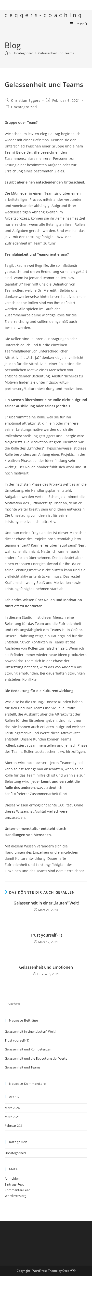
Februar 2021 (14, 1125)
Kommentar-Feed (17, 1190)
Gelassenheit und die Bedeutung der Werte (36, 1058)
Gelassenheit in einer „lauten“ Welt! (46, 903)
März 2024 (12, 1108)
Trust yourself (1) (46, 935)
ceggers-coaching (44, 15)
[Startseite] (6, 53)
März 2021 (12, 1116)
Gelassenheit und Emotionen (46, 967)
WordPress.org (15, 1195)
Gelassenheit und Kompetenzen (28, 1049)
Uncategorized (24, 106)
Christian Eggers (25, 100)
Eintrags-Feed (15, 1184)
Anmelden (12, 1178)
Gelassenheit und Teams (56, 53)
